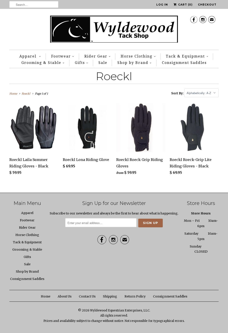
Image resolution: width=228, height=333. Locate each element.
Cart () (185, 4)
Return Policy (135, 296)
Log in (162, 4)
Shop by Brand (132, 63)
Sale (102, 63)
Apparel (28, 56)
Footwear (61, 56)
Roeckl (114, 76)
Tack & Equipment (185, 56)
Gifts (80, 63)
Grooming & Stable (41, 63)
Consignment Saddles (184, 63)
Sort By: (177, 93)
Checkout (207, 4)
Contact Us (87, 296)
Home (45, 296)
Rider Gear (95, 56)
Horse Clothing (136, 56)
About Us (64, 296)
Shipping (110, 296)
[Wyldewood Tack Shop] (114, 30)
